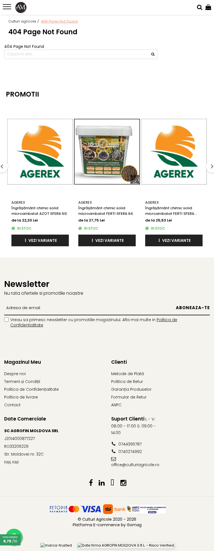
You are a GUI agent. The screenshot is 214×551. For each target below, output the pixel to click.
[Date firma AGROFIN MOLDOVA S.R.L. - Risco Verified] (125, 545)
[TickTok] (112, 483)
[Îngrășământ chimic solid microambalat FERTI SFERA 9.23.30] (174, 151)
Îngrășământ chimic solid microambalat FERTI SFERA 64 (105, 210)
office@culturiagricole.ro (135, 465)
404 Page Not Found (59, 21)
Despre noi (15, 374)
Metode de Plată (127, 374)
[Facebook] (91, 483)
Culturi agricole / (24, 21)
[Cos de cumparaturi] (208, 7)
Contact (12, 405)
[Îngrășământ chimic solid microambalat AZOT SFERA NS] (40, 151)
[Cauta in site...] (200, 7)
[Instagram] (123, 483)
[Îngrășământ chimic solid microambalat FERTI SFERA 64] (107, 151)
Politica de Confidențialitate (31, 389)
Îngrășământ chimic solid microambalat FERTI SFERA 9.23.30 (169, 211)
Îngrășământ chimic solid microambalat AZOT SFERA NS (39, 210)
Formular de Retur (129, 397)
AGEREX (18, 202)
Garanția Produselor (131, 389)
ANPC (116, 405)
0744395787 (129, 444)
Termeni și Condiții (22, 381)
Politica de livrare (21, 397)
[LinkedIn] (101, 483)
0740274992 (129, 451)
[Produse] (8, 8)
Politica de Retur (127, 381)
